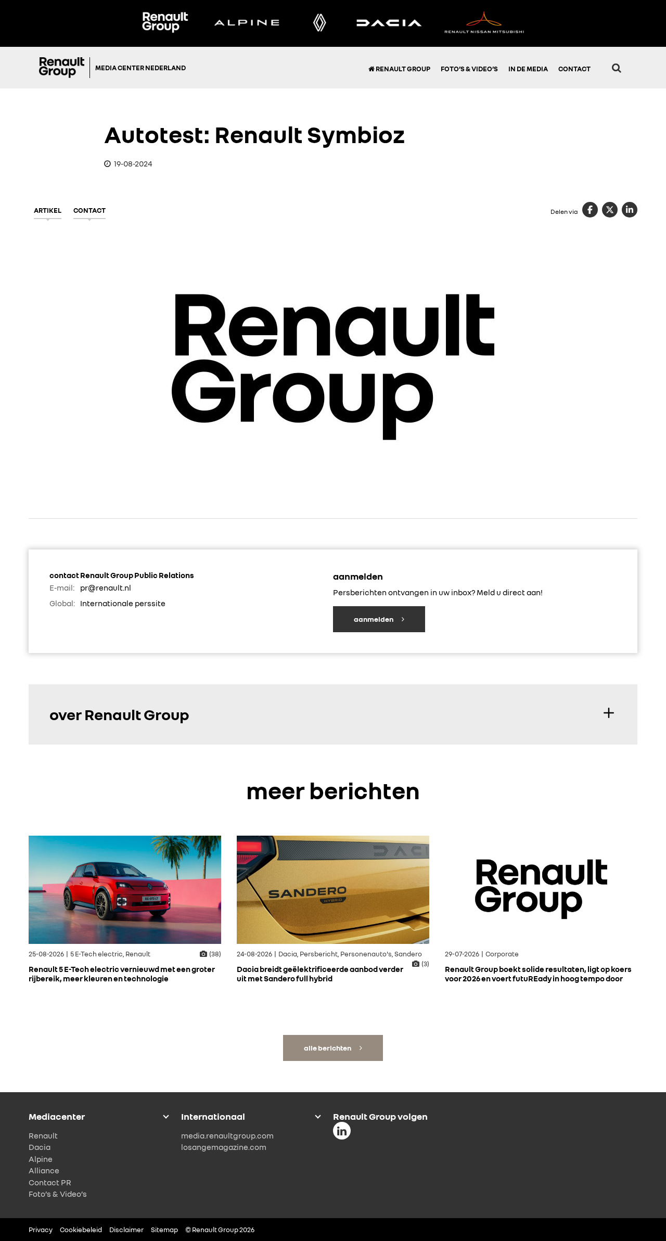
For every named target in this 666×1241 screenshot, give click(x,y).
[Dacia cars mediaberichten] (388, 23)
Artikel (47, 210)
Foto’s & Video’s (469, 69)
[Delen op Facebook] (590, 210)
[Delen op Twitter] (610, 210)
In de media (528, 69)
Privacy (41, 1229)
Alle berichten (328, 1047)
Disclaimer (126, 1229)
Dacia (39, 1147)
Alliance (44, 1170)
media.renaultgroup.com (227, 1135)
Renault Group (402, 69)
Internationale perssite (122, 603)
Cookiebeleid (81, 1229)
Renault (43, 1135)
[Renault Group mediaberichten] (165, 23)
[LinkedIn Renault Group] (342, 1131)
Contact (574, 69)
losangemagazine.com (223, 1147)
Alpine (41, 1158)
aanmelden (374, 619)
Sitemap (164, 1229)
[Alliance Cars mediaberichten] (484, 23)
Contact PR (50, 1182)
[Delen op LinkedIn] (629, 210)
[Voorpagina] (64, 67)
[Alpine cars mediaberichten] (246, 23)
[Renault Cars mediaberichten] (319, 23)
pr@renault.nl (105, 587)
